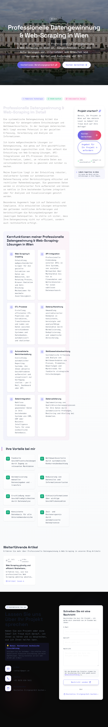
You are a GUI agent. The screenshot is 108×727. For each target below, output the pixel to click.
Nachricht (67, 649)
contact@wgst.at (22, 671)
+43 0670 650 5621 (23, 680)
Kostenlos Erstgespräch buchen (30, 690)
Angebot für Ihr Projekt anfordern (88, 147)
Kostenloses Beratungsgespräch (37, 65)
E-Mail (65, 627)
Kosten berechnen (75, 65)
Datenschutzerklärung (72, 675)
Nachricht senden (79, 682)
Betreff (66, 638)
